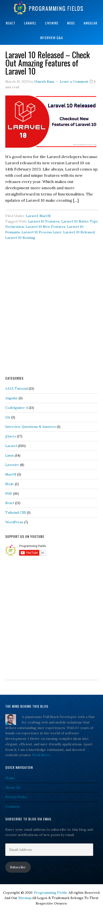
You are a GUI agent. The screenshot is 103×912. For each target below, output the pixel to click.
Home (10, 778)
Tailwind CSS (15, 512)
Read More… (42, 755)
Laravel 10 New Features (45, 226)
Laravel (32, 216)
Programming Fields (51, 8)
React (9, 503)
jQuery (10, 436)
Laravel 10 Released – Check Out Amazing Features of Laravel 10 (47, 62)
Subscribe (18, 867)
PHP (8, 493)
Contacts (12, 806)
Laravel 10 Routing (20, 237)
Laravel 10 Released (79, 232)
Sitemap (24, 898)
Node (9, 484)
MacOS (45, 216)
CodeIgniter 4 (16, 408)
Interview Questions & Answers (30, 426)
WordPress (14, 522)
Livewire (12, 465)
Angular (11, 398)
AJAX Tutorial (16, 388)
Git (7, 417)
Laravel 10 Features (44, 221)
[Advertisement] (51, 315)
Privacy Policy (16, 797)
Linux (9, 455)
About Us (12, 787)
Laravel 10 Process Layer (42, 232)
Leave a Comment (74, 81)
